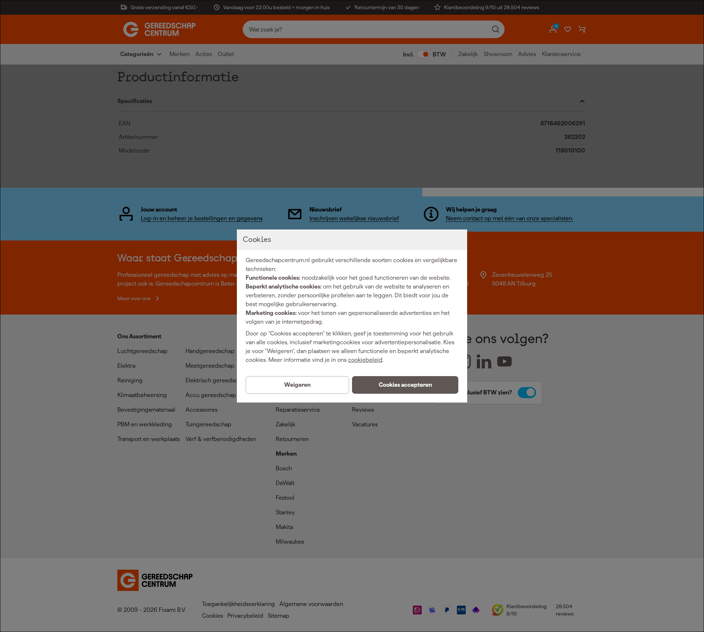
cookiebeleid (365, 360)
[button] (405, 385)
